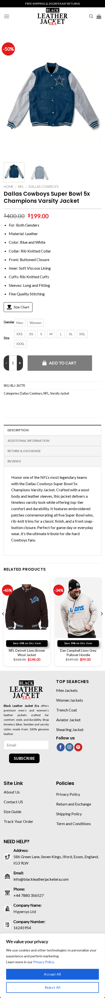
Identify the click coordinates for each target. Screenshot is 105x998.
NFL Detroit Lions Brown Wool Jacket (27, 653)
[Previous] (11, 96)
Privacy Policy (43, 962)
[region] (52, 965)
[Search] (91, 16)
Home (8, 187)
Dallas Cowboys (44, 187)
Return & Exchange (24, 451)
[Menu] (7, 16)
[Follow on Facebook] (61, 747)
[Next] (93, 96)
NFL (21, 187)
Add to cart (62, 363)
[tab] (52, 430)
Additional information (29, 441)
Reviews (14, 461)
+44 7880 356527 (28, 895)
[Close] (100, 937)
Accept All (52, 974)
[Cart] (98, 16)
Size (6, 338)
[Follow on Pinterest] (78, 747)
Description (18, 430)
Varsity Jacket (59, 393)
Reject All (52, 987)
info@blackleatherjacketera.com (41, 879)
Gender (9, 322)
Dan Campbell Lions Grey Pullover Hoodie (78, 653)
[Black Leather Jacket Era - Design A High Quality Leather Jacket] (52, 16)
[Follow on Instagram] (69, 747)
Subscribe (24, 758)
